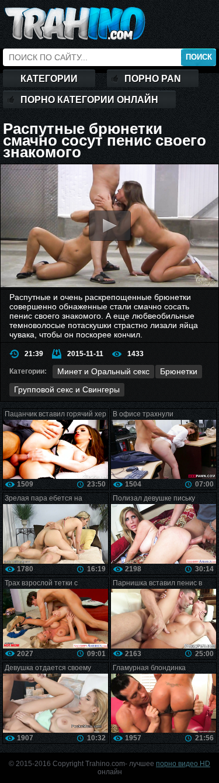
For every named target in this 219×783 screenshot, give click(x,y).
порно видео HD (183, 764)
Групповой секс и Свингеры (67, 389)
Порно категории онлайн (89, 100)
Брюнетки (178, 371)
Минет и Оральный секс (103, 371)
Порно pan (152, 79)
